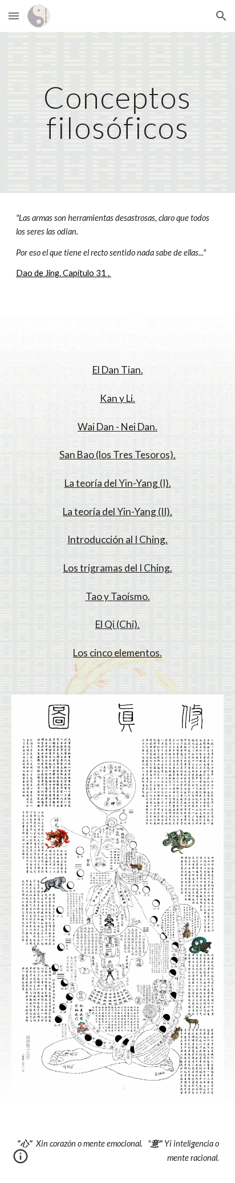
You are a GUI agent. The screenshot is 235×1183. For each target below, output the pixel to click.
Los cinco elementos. (117, 653)
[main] (117, 112)
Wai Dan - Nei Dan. (117, 427)
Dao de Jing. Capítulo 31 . (63, 273)
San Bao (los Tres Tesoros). (117, 455)
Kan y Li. (117, 398)
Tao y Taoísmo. (118, 596)
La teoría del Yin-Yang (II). (117, 511)
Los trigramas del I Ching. (117, 568)
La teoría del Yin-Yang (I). (117, 483)
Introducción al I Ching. (117, 539)
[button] (13, 15)
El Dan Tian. (117, 370)
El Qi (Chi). (117, 624)
